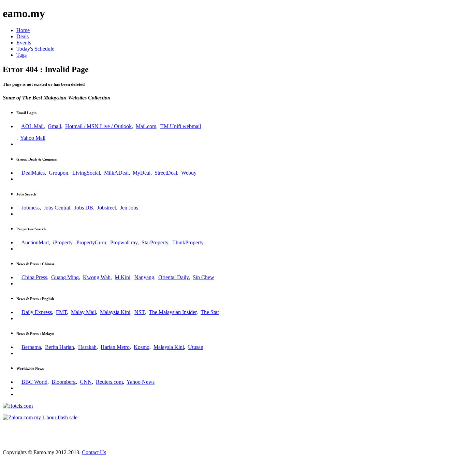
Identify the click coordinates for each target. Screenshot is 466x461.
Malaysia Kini (115, 312)
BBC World (34, 382)
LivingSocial (86, 173)
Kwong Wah (97, 277)
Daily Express (36, 312)
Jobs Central (57, 208)
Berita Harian (59, 347)
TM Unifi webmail (180, 126)
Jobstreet (106, 208)
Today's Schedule (35, 49)
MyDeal (141, 173)
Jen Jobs (129, 208)
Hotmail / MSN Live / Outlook (98, 126)
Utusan (195, 347)
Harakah (87, 347)
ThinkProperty (188, 242)
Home (23, 30)
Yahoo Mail (32, 138)
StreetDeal (166, 173)
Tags (21, 55)
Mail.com (146, 126)
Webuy (188, 173)
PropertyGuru (91, 242)
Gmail (54, 126)
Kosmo (141, 347)
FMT (61, 312)
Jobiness (30, 208)
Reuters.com (109, 382)
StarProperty (155, 242)
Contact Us (94, 452)
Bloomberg (64, 382)
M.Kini (122, 277)
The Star (210, 312)
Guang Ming (65, 277)
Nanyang (144, 277)
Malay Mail (83, 312)
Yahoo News (141, 382)
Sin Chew (203, 277)
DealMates (33, 173)
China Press (34, 277)
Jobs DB (83, 208)
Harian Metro (115, 347)
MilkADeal (116, 173)
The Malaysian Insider (172, 312)
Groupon (58, 173)
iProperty (62, 242)
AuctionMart (35, 242)
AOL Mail (32, 126)
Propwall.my (123, 242)
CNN (86, 382)
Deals (22, 36)
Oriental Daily (173, 277)
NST (139, 312)
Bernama (31, 347)
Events (23, 42)
